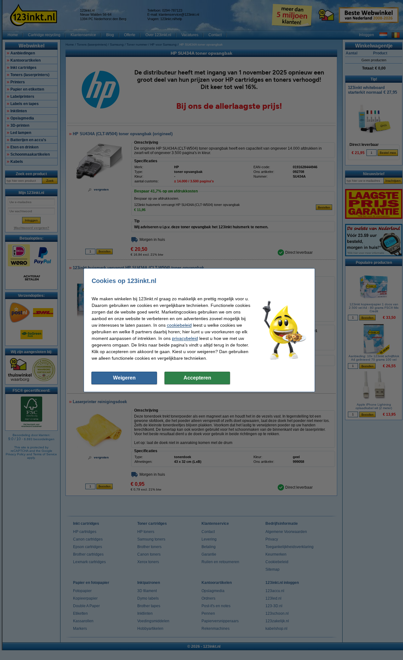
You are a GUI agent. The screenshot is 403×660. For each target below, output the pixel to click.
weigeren (124, 377)
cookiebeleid (179, 325)
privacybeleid (185, 338)
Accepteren (197, 377)
